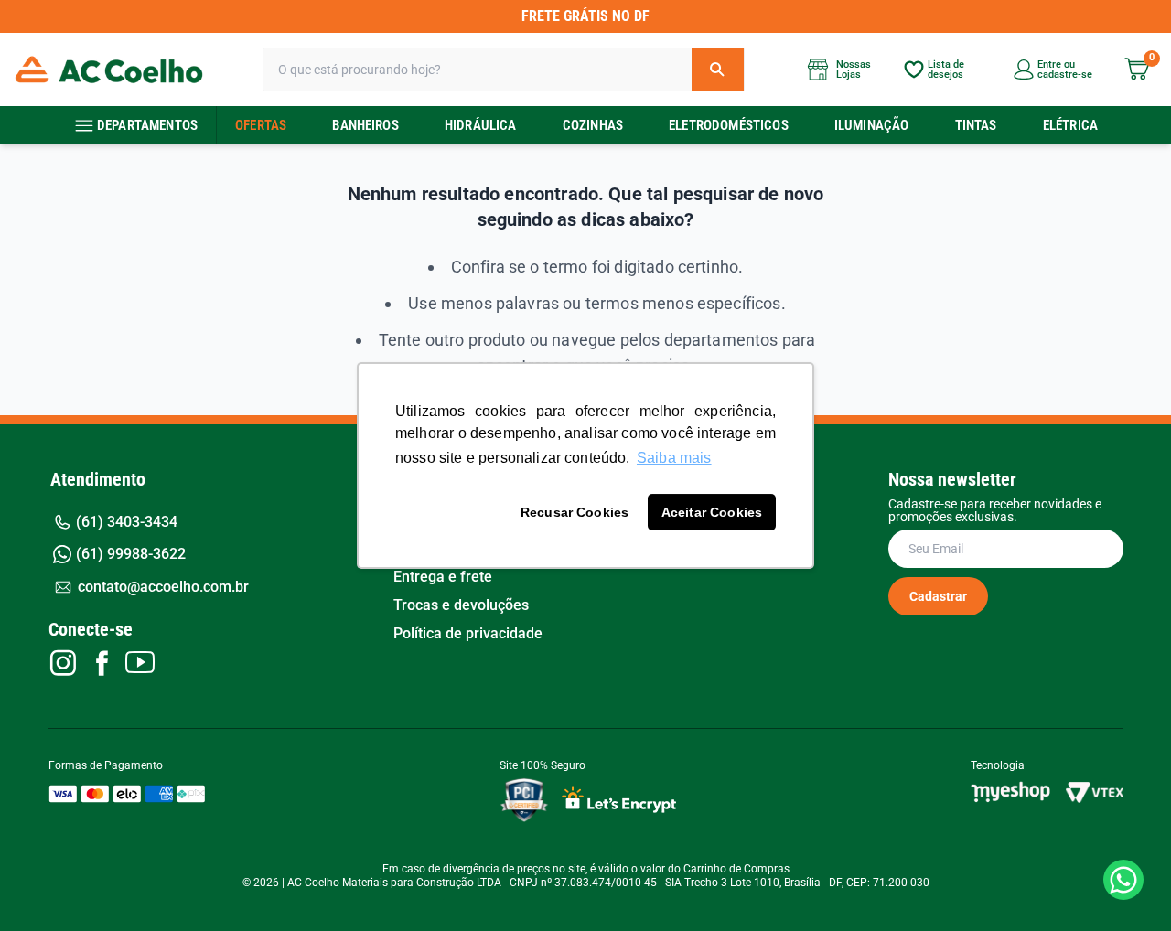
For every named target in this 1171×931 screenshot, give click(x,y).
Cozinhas (593, 125)
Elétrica (1070, 125)
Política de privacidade (468, 633)
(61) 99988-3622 (131, 553)
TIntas (976, 125)
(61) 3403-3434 (126, 521)
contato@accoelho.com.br (163, 586)
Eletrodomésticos (729, 125)
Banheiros (365, 125)
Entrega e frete (442, 577)
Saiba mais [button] (674, 458)
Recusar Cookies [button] (574, 512)
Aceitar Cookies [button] (711, 512)
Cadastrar (938, 596)
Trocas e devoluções (461, 605)
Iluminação (871, 125)
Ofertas (260, 125)
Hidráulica (481, 125)
